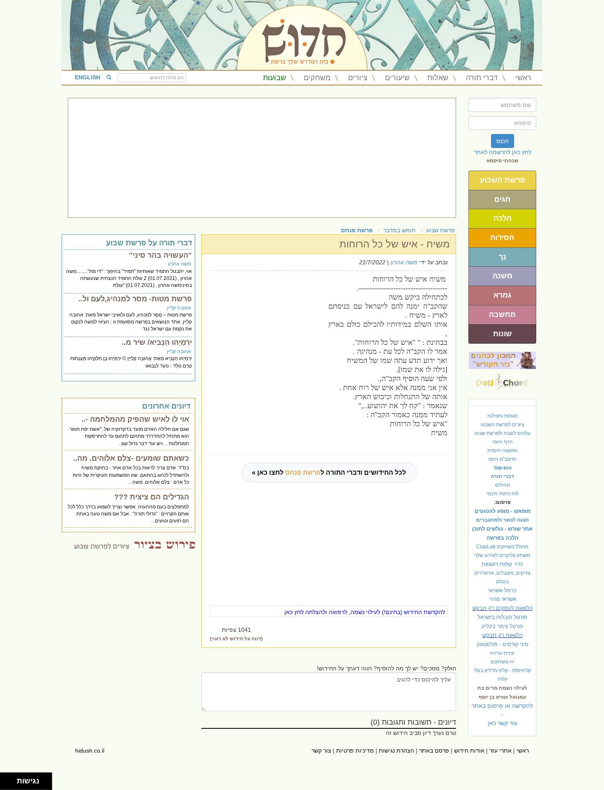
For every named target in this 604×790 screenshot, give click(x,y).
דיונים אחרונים (166, 406)
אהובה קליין (179, 308)
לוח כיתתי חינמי (502, 494)
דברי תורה (482, 78)
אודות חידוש (469, 750)
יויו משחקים (502, 662)
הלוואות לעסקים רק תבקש (503, 608)
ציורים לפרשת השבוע (502, 424)
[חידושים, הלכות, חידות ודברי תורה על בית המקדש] (502, 360)
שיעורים (397, 78)
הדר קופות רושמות (502, 564)
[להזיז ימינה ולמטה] (11, 783)
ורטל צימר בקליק (502, 626)
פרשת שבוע (440, 230)
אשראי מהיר (502, 599)
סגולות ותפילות (502, 416)
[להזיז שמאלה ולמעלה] (6, 779)
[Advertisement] (262, 157)
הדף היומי (502, 442)
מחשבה (502, 314)
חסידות (502, 237)
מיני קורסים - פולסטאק (502, 644)
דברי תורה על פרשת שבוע (149, 243)
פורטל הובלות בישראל (502, 617)
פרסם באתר (434, 750)
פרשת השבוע (502, 180)
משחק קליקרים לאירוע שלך (502, 555)
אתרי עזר (500, 750)
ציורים (357, 78)
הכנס (502, 141)
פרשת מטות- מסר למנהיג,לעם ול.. (135, 299)
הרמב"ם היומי (502, 459)
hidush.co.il (89, 750)
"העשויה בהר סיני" (160, 255)
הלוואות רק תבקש (502, 635)
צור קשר (321, 750)
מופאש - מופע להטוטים (502, 511)
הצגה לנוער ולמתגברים (502, 520)
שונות (502, 334)
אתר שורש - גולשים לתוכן (502, 529)
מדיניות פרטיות (355, 750)
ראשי (523, 78)
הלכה (502, 218)
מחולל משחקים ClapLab (502, 547)
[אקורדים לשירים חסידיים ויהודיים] (502, 379)
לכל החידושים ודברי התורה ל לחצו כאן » (329, 472)
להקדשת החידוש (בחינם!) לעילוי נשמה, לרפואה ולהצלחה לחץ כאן (364, 612)
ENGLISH (87, 77)
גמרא (502, 295)
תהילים (502, 485)
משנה (502, 276)
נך (502, 257)
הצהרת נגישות (396, 750)
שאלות (437, 78)
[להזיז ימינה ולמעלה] (11, 779)
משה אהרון (403, 262)
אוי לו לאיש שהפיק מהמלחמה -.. (135, 419)
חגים (502, 199)
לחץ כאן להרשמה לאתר (502, 152)
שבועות (274, 78)
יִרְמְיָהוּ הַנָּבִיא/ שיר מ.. (157, 342)
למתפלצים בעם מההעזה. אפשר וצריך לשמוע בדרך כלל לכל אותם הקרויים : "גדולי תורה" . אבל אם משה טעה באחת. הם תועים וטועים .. (128, 514)
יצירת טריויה (502, 653)
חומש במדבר (399, 230)
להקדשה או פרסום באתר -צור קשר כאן (502, 714)
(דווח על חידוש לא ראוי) (236, 639)
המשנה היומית (502, 450)
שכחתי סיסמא (502, 161)
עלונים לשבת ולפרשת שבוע (502, 433)
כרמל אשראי (502, 590)
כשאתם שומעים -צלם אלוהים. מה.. (131, 458)
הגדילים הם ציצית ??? (151, 497)
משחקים (317, 78)
